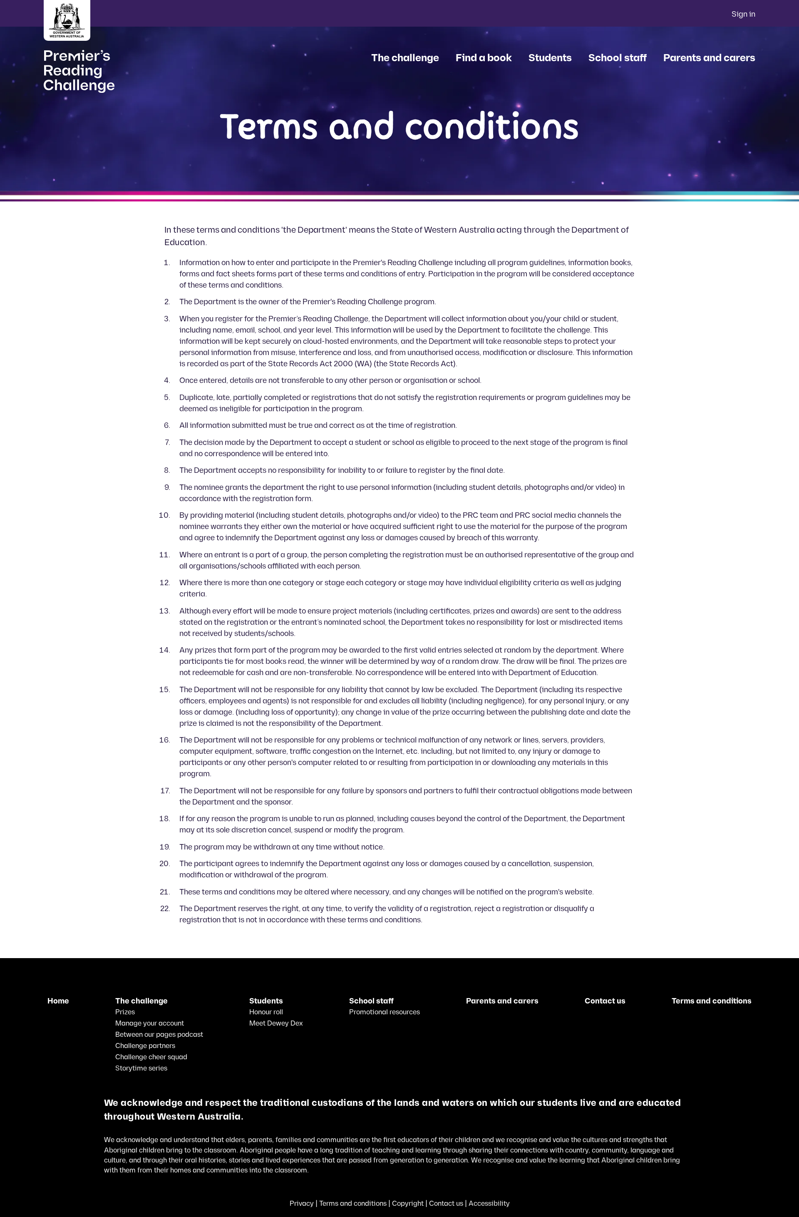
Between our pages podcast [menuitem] (159, 1035)
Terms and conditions (353, 1204)
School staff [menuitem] (617, 58)
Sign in (743, 14)
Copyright (408, 1204)
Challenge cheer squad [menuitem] (151, 1057)
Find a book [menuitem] (484, 58)
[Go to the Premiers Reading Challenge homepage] (63, 69)
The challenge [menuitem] (405, 58)
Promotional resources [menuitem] (384, 1012)
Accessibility (489, 1204)
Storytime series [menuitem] (141, 1068)
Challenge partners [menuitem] (145, 1046)
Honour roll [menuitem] (266, 1012)
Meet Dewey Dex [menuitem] (276, 1023)
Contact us (446, 1204)
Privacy (302, 1204)
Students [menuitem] (550, 58)
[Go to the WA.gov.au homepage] (67, 21)
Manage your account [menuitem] (149, 1023)
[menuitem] (58, 1001)
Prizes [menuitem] (125, 1012)
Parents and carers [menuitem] (709, 58)
